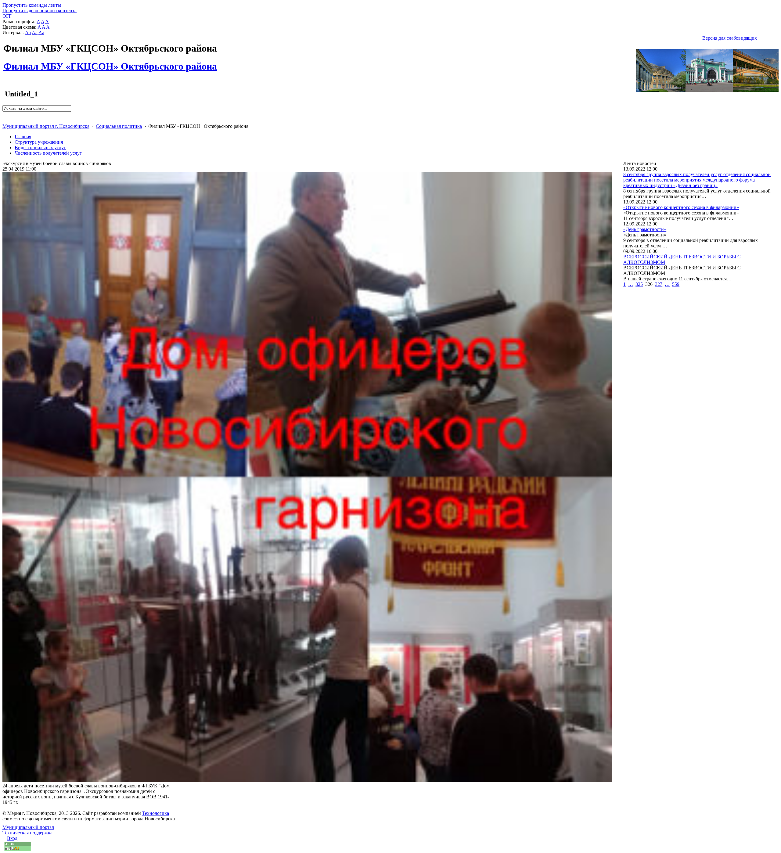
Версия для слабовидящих (729, 38)
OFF (7, 16)
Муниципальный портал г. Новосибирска (45, 126)
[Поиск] (4, 114)
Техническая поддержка (27, 832)
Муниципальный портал (28, 827)
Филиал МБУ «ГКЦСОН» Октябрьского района (110, 63)
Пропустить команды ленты (31, 5)
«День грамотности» (644, 229)
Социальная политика (119, 126)
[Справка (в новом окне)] (5, 119)
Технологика (155, 813)
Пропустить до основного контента (39, 10)
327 (658, 284)
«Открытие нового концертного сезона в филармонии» (681, 207)
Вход (12, 838)
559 (675, 284)
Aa (28, 32)
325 (639, 284)
